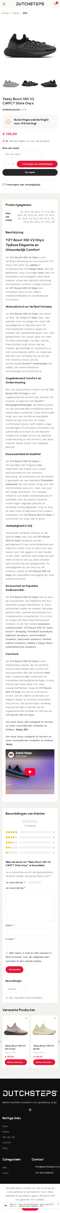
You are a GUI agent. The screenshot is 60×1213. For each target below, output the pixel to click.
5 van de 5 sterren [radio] (40, 882)
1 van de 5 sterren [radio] (29, 882)
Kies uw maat (10, 148)
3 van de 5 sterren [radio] (34, 882)
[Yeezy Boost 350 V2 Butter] (44, 1029)
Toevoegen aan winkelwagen (37, 164)
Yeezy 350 (22, 729)
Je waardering (15, 882)
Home (5, 13)
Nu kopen (30, 172)
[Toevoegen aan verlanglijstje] (26, 1018)
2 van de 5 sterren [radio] (32, 882)
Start (5, 1126)
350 (25, 13)
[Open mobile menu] (4, 4)
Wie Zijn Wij (8, 1137)
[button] (5, 45)
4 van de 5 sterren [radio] (37, 882)
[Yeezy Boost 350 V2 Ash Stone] (15, 1029)
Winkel (5, 1131)
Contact (6, 1142)
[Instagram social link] (30, 1110)
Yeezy (15, 13)
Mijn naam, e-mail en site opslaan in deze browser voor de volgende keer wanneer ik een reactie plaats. (29, 957)
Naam (10, 925)
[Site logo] (30, 3)
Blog (4, 1148)
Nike (4, 1167)
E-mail (10, 939)
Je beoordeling (16, 887)
